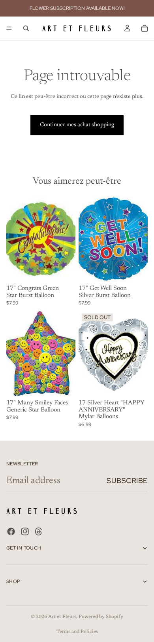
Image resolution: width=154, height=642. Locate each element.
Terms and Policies (77, 631)
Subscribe (127, 480)
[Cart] (144, 28)
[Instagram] (25, 532)
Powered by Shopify (101, 616)
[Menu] (9, 28)
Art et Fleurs (62, 616)
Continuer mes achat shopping (77, 125)
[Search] (26, 28)
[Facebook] (11, 532)
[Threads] (38, 532)
